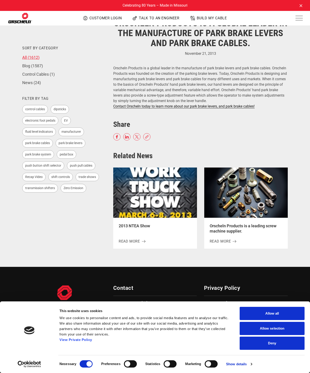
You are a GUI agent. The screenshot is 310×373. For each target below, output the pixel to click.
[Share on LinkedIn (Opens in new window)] (126, 136)
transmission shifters (40, 188)
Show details (236, 364)
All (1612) (30, 57)
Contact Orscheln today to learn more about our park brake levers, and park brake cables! (184, 106)
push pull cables (81, 165)
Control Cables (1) (38, 74)
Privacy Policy (222, 288)
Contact (123, 288)
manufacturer (71, 131)
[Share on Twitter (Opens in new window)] (136, 136)
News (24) (31, 82)
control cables (35, 109)
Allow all (272, 313)
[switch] (130, 364)
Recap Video (34, 177)
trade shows (87, 177)
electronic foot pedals (40, 120)
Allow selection (272, 328)
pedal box (66, 154)
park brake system (38, 154)
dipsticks (60, 109)
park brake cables (37, 143)
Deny (272, 343)
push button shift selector (43, 165)
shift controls (60, 177)
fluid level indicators (39, 131)
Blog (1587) (32, 65)
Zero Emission (73, 188)
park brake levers (70, 143)
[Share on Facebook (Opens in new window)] (117, 136)
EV (66, 120)
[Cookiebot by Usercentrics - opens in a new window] (29, 364)
